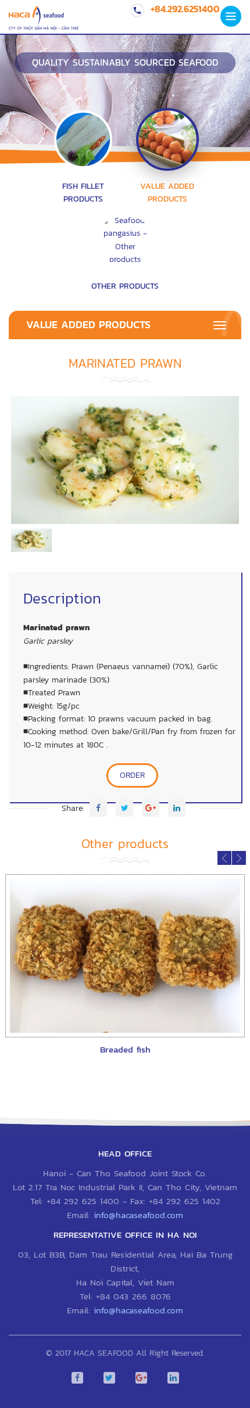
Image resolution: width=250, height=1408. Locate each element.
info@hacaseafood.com (138, 1215)
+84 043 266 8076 (133, 1296)
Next (221, 462)
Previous (28, 462)
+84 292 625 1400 (83, 1201)
